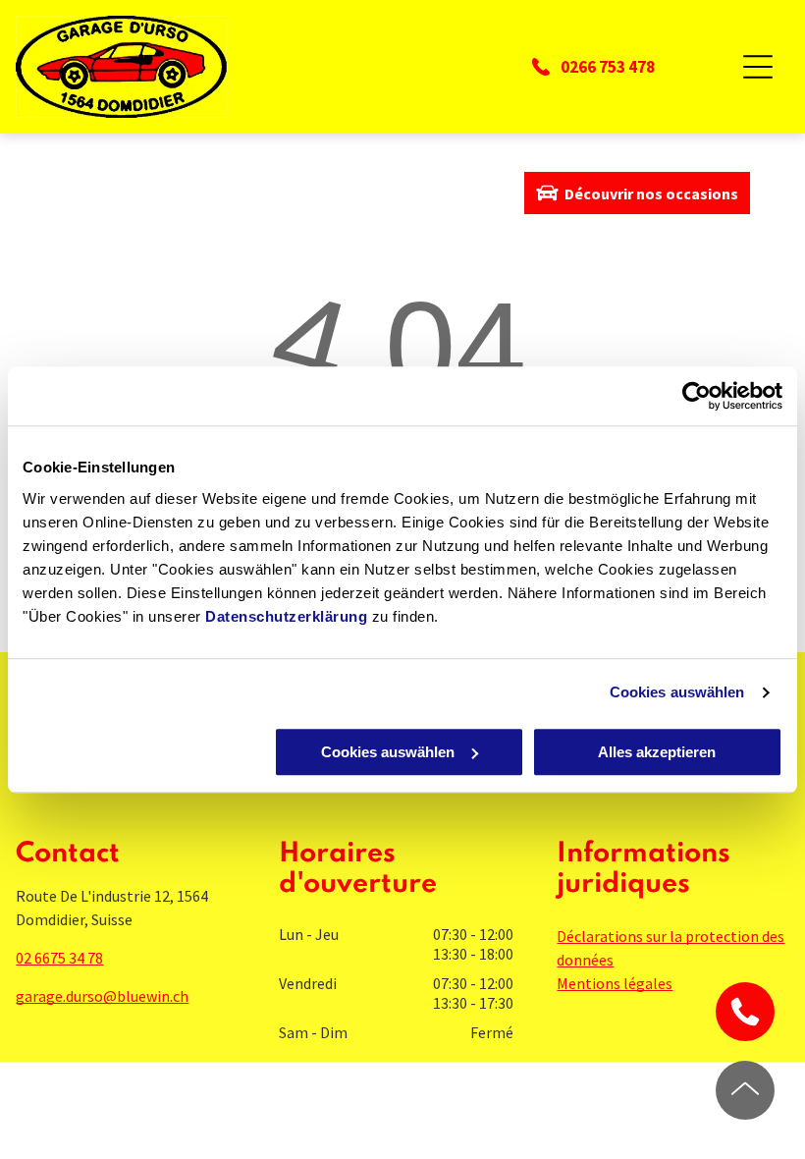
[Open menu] (758, 67)
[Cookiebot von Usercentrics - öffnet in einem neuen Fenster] (696, 396)
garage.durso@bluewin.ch (102, 996)
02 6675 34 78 (59, 957)
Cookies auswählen (677, 692)
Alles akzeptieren (657, 752)
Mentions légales (614, 983)
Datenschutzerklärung (286, 616)
